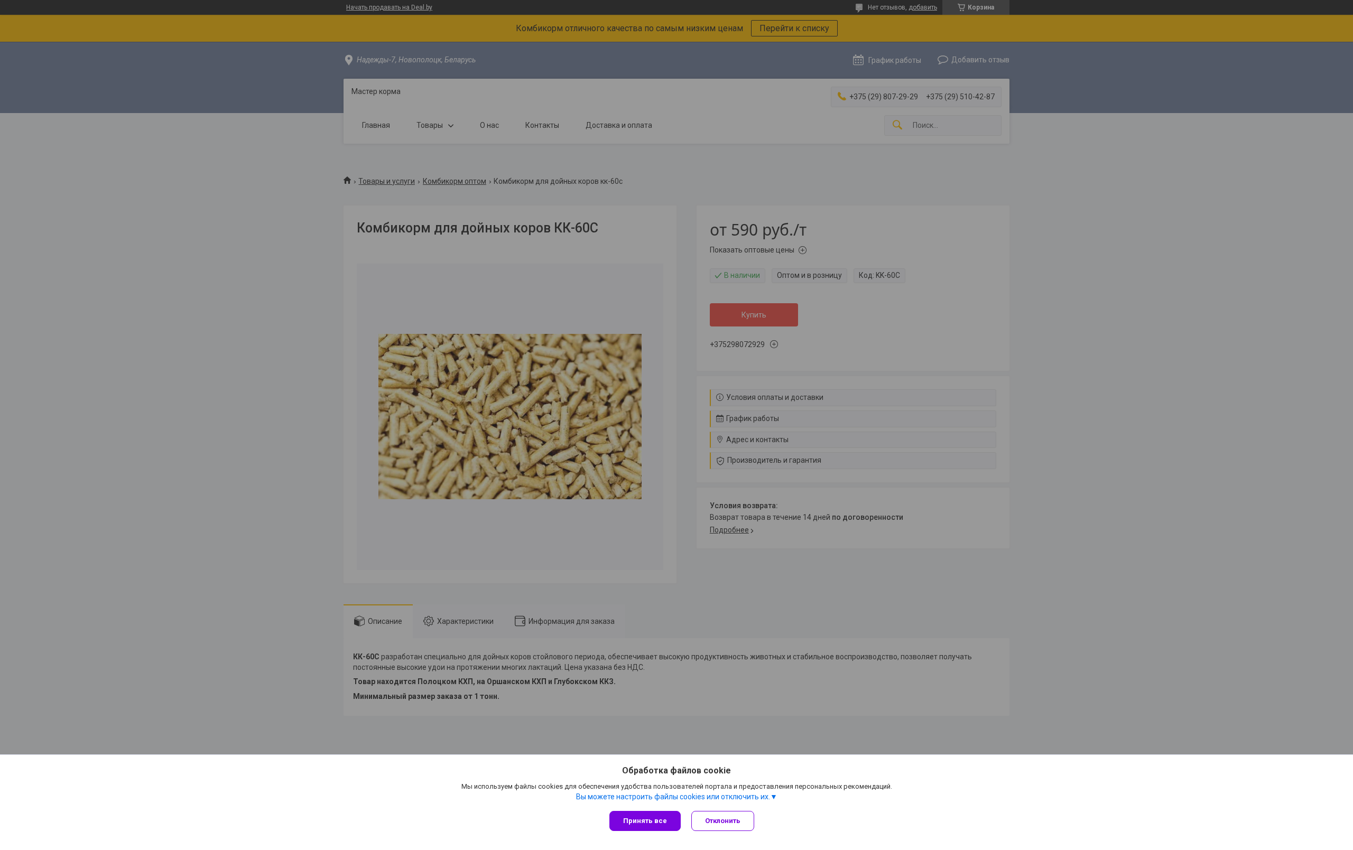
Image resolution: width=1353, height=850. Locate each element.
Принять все (645, 821)
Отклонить (722, 821)
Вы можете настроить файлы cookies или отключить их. (673, 796)
